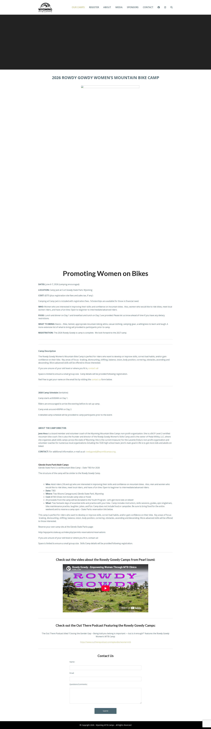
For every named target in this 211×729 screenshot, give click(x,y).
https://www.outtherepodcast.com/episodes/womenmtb (105, 642)
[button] (171, 7)
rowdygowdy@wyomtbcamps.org (100, 451)
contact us (93, 368)
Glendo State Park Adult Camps (53, 464)
